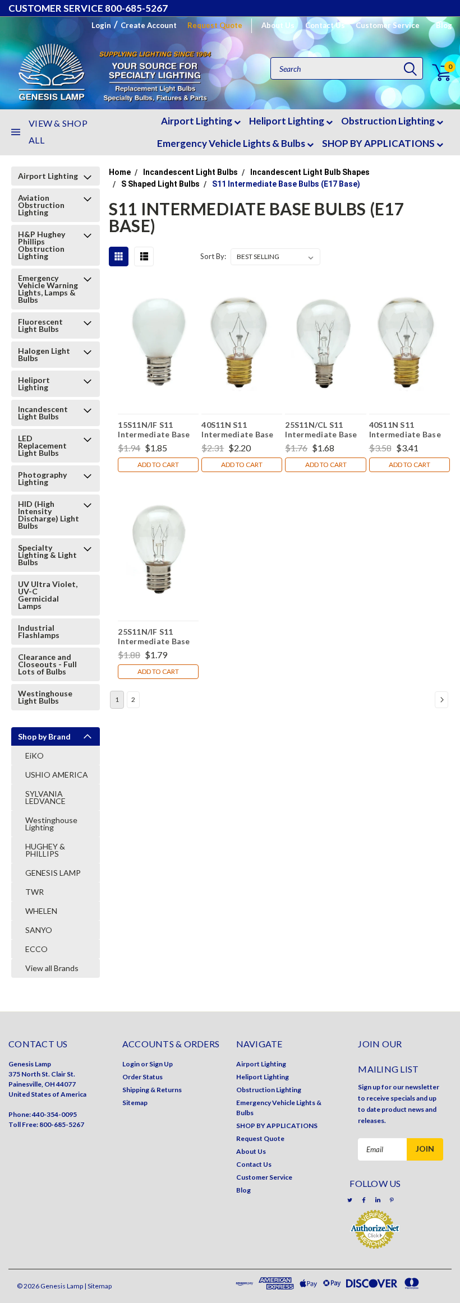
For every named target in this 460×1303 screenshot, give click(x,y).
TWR (34, 892)
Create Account (149, 25)
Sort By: (213, 256)
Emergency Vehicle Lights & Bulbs (232, 143)
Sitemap (135, 1102)
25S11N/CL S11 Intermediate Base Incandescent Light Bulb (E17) (321, 429)
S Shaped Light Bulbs (160, 183)
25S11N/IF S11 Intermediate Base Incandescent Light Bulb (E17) (154, 636)
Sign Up (161, 1064)
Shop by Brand (44, 736)
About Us (278, 25)
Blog (444, 25)
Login (101, 25)
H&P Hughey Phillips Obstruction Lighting (41, 245)
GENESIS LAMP (53, 872)
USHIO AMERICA (56, 774)
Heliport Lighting (287, 121)
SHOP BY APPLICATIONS (379, 143)
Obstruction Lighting (388, 121)
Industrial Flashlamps (38, 631)
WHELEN (41, 911)
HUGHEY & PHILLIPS (45, 850)
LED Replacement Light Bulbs (42, 445)
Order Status (142, 1077)
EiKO (34, 755)
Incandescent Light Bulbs (43, 412)
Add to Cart (158, 464)
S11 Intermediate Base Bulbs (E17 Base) (286, 183)
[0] (435, 72)
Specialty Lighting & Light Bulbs (47, 555)
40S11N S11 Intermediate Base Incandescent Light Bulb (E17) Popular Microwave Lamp (406, 429)
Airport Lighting (197, 121)
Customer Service (388, 25)
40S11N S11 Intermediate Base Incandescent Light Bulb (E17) (238, 429)
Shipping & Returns (152, 1089)
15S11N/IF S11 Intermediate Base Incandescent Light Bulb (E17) (154, 429)
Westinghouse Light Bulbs (45, 697)
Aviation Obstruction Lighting (41, 205)
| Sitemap (98, 1286)
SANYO (38, 930)
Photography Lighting (42, 478)
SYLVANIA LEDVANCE (45, 797)
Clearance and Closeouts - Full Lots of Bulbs (47, 664)
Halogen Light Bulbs (44, 354)
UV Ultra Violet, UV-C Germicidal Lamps (47, 595)
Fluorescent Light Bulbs (40, 325)
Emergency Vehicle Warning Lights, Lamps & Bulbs (48, 288)
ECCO (36, 949)
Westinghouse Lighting (51, 823)
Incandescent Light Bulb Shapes (310, 172)
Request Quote (214, 25)
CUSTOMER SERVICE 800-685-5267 (88, 8)
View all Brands (52, 968)
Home (120, 172)
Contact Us (325, 25)
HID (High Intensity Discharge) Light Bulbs (48, 514)
